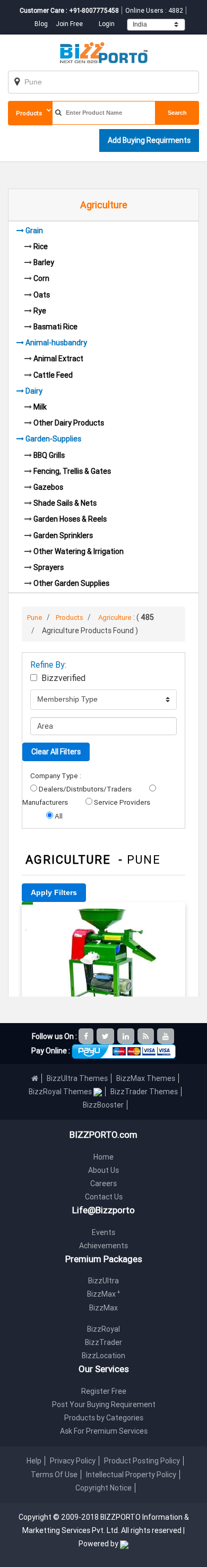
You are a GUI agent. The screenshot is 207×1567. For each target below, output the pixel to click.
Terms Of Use (54, 1474)
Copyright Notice (103, 1488)
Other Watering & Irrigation (78, 551)
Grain (34, 230)
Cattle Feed (53, 375)
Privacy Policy (73, 1461)
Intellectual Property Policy (131, 1474)
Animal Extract (58, 358)
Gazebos (48, 487)
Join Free (69, 24)
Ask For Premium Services (104, 1431)
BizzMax (103, 1294)
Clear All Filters (56, 751)
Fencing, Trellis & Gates (72, 471)
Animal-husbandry (56, 342)
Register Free (103, 1391)
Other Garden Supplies (71, 583)
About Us (103, 1170)
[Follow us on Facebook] (87, 1036)
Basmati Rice (55, 326)
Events (103, 1232)
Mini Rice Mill (103, 916)
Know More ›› (103, 976)
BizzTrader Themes (144, 1091)
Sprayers (48, 567)
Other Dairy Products (68, 423)
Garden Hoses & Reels (70, 519)
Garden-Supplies (53, 439)
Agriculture (115, 617)
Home (103, 1157)
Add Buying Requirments (149, 140)
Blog (41, 24)
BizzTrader (103, 1342)
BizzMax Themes (145, 1078)
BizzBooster (103, 1105)
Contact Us (104, 1197)
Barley (43, 262)
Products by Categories (103, 1418)
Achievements (103, 1245)
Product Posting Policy (142, 1461)
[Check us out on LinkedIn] (126, 1036)
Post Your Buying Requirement (104, 1404)
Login (107, 24)
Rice (40, 246)
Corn (41, 278)
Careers (103, 1183)
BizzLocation (103, 1355)
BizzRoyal (103, 1329)
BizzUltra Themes (77, 1078)
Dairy (33, 391)
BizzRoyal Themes (61, 1091)
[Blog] (146, 1036)
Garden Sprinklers (63, 535)
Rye (39, 311)
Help (34, 1461)
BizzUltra (103, 1280)
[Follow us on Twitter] (106, 1036)
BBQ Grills (49, 455)
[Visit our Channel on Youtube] (166, 1036)
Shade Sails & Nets (65, 503)
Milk (40, 407)
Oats (41, 295)
